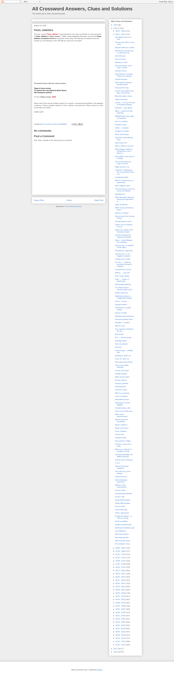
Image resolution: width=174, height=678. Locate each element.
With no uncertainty (122, 393)
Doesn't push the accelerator (121, 420)
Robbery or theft (121, 62)
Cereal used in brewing (123, 460)
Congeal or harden (122, 131)
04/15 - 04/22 (121, 599)
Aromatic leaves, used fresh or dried (123, 67)
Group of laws (120, 490)
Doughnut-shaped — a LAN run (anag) (123, 517)
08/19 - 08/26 (121, 31)
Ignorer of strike (121, 313)
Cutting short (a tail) (122, 259)
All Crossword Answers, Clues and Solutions (82, 8)
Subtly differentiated (122, 500)
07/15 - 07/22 (121, 558)
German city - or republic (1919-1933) (124, 246)
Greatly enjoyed (121, 374)
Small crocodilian (121, 521)
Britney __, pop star (122, 273)
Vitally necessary (121, 99)
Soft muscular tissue (122, 541)
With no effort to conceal (124, 146)
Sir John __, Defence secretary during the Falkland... (123, 264)
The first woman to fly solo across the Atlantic (125, 190)
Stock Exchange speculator (121, 481)
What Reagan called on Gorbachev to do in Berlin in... (124, 151)
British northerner (121, 293)
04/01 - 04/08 (121, 606)
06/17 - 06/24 (121, 570)
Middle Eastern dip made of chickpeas (124, 117)
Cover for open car (122, 359)
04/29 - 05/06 (121, 593)
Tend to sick (119, 434)
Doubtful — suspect (122, 322)
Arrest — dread (121, 301)
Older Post (98, 200)
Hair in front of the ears (123, 411)
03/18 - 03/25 (121, 612)
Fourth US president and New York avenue (124, 92)
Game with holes (121, 510)
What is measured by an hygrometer (124, 181)
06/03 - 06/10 (121, 577)
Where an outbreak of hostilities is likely (123, 450)
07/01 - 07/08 (121, 564)
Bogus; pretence (121, 425)
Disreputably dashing (123, 284)
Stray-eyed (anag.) (122, 134)
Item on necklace (121, 121)
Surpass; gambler (121, 383)
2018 (116, 28)
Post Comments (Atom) (73, 206)
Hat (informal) (120, 56)
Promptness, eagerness (124, 251)
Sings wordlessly (121, 204)
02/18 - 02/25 (121, 625)
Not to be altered (121, 344)
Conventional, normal (123, 269)
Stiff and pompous (122, 534)
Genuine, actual (121, 390)
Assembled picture (122, 399)
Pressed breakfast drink (124, 319)
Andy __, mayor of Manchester (122, 280)
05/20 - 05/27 (121, 583)
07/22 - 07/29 (121, 554)
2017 (116, 649)
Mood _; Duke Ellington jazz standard (123, 241)
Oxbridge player (121, 341)
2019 (116, 25)
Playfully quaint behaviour (124, 316)
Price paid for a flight (122, 441)
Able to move (120, 326)
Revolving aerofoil (121, 537)
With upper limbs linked (123, 362)
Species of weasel (122, 213)
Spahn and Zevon (121, 428)
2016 (116, 652)
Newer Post (39, 200)
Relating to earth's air (123, 356)
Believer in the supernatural (120, 486)
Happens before (121, 304)
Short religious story (122, 186)
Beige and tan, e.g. (122, 167)
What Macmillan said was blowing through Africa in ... (124, 199)
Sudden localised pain (123, 524)
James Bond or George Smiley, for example (124, 75)
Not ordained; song (122, 544)
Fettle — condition (122, 128)
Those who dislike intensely (121, 366)
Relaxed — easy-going (123, 108)
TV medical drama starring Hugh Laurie (123, 289)
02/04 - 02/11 (121, 632)
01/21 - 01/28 (121, 638)
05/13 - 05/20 (121, 587)
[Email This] (73, 124)
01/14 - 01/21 (121, 641)
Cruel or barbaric (121, 396)
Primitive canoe (121, 125)
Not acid (118, 347)
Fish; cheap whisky (122, 276)
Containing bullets (121, 177)
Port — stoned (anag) (123, 337)
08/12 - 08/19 (121, 34)
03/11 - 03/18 (121, 616)
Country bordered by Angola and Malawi (123, 236)
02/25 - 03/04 (121, 622)
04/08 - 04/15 (121, 603)
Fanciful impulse (121, 79)
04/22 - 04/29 (121, 596)
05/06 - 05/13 (121, 590)
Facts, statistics (121, 431)
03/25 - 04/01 (121, 609)
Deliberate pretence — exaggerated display (123, 297)
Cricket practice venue (123, 221)
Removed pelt (120, 386)
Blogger (99, 670)
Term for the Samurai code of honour (123, 163)
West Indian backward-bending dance (123, 83)
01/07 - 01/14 (121, 645)
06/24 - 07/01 (121, 567)
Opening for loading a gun (125, 528)
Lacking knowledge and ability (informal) (124, 455)
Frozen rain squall (122, 370)
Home (69, 200)
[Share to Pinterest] (82, 124)
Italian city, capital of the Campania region (124, 231)
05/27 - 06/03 (121, 580)
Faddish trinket (120, 438)
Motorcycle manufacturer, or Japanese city (124, 52)
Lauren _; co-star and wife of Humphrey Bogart (125, 103)
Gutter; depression (122, 513)
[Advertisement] (68, 60)
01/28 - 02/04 (121, 635)
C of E (117, 463)
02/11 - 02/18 (121, 628)
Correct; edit (119, 497)
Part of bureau (120, 59)
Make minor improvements (121, 415)
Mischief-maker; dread (123, 96)
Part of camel (120, 506)
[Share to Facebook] (79, 124)
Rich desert (119, 334)
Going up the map (122, 88)
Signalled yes (120, 194)
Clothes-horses (120, 71)
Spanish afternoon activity (124, 47)
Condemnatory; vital (122, 408)
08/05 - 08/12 (121, 548)
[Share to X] (77, 124)
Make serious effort (122, 377)
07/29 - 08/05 (121, 551)
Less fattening (120, 531)
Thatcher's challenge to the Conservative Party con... (124, 172)
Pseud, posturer (121, 380)
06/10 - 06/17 (121, 574)
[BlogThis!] (75, 124)
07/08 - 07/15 (121, 561)
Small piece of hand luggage (122, 404)
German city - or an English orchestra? (123, 255)
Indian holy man (121, 477)
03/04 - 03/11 (121, 619)
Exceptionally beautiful (123, 493)
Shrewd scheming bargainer (121, 467)
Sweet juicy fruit (121, 143)
